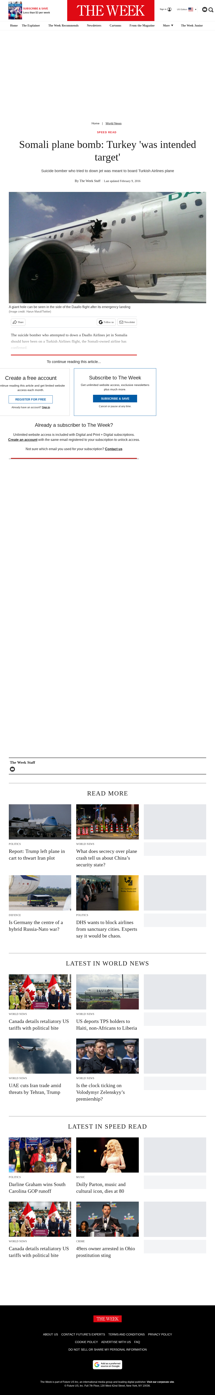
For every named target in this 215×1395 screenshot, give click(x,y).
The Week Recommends (63, 25)
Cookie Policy (86, 1342)
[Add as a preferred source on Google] (107, 1364)
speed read (107, 132)
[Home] (13, 25)
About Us (50, 1334)
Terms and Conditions (126, 1334)
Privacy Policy (160, 1334)
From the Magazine (142, 25)
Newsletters (94, 25)
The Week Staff (90, 181)
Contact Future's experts (83, 1334)
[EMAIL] (13, 769)
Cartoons (115, 25)
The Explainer (31, 25)
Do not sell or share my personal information (107, 1349)
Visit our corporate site (160, 1381)
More (166, 25)
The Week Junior (192, 25)
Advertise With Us (116, 1342)
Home (96, 123)
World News (114, 123)
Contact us (113, 449)
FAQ (137, 1342)
